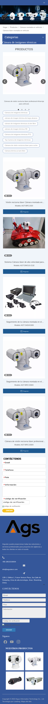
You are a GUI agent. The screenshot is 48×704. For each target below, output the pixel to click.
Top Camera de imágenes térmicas (18, 140)
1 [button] (19, 109)
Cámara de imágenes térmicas (16, 113)
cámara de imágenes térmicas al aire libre (20, 123)
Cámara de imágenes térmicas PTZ (18, 134)
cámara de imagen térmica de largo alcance (21, 118)
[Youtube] (12, 641)
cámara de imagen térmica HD (16, 129)
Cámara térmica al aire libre (15, 151)
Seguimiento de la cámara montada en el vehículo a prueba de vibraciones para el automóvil (24, 322)
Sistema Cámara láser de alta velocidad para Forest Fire (24, 262)
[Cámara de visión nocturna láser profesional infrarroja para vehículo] (24, 73)
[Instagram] (18, 641)
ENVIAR (9, 511)
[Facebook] (5, 641)
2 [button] (22, 109)
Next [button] (43, 81)
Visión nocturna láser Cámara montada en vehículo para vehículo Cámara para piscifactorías (24, 202)
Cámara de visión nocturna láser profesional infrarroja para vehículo (24, 442)
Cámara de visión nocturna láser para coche (21, 145)
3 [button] (26, 109)
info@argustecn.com (10, 569)
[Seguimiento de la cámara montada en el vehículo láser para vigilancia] (24, 357)
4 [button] (29, 109)
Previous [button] (4, 81)
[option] (24, 78)
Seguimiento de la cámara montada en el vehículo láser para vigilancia (24, 382)
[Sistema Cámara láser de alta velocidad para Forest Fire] (24, 233)
